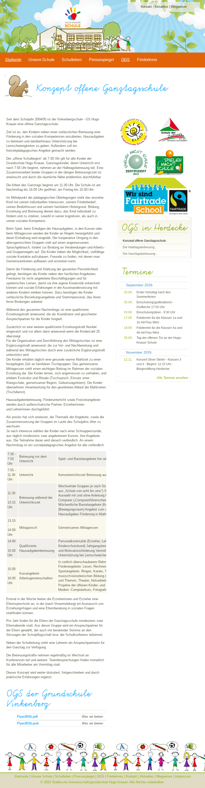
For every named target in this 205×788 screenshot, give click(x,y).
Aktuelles (161, 7)
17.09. (128, 318)
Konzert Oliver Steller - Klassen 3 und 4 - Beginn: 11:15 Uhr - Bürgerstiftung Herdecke (158, 364)
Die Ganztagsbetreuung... (140, 253)
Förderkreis (147, 60)
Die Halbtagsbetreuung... (140, 247)
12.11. (128, 359)
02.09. (128, 292)
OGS (125, 60)
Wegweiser (179, 7)
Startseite (13, 60)
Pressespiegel (101, 60)
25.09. (128, 338)
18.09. (128, 328)
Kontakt (146, 7)
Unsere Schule (41, 60)
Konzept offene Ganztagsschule (144, 240)
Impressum (183, 776)
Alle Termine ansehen (172, 378)
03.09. (128, 312)
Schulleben (72, 60)
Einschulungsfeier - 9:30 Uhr (155, 312)
